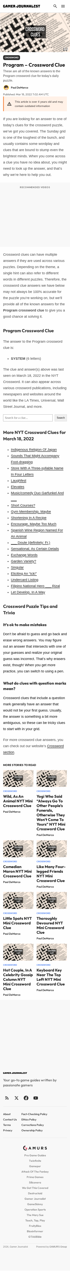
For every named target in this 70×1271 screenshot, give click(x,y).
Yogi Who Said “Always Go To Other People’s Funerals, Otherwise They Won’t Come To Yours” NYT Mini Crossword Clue (51, 812)
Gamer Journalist (35, 1198)
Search (61, 417)
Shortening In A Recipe (28, 518)
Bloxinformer (35, 1231)
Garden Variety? (23, 561)
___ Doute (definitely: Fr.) (30, 543)
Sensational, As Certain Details (35, 549)
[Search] (55, 6)
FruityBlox (35, 1226)
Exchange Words (24, 555)
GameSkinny (35, 1204)
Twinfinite (35, 1161)
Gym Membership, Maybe (31, 512)
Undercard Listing (24, 580)
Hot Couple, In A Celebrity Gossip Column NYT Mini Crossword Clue (18, 979)
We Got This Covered (35, 1188)
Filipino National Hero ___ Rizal (35, 586)
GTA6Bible (35, 1236)
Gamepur (35, 1166)
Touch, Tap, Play (35, 1220)
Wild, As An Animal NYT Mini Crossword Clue (18, 801)
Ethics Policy (28, 1119)
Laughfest (18, 481)
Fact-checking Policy (34, 1114)
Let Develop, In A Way (28, 592)
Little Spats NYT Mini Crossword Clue (17, 923)
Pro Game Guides (35, 1155)
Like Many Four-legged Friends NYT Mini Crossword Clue (51, 873)
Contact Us (10, 1119)
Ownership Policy (32, 1130)
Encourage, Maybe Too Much (33, 524)
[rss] (7, 1098)
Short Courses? (23, 505)
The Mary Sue (35, 1215)
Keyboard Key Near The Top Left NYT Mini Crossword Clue (51, 977)
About (6, 1114)
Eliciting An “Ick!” (24, 574)
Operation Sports (35, 1209)
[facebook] (26, 1098)
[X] (16, 1098)
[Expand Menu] (63, 6)
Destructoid (35, 1193)
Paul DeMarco (11, 811)
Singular (17, 567)
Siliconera (35, 1182)
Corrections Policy (32, 1125)
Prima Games (35, 1177)
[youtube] (36, 1098)
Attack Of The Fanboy (35, 1171)
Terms (7, 1125)
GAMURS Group (58, 1246)
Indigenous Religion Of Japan (34, 450)
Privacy (7, 1130)
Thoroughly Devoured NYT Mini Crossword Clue (50, 925)
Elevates (17, 487)
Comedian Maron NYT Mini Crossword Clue (17, 871)
